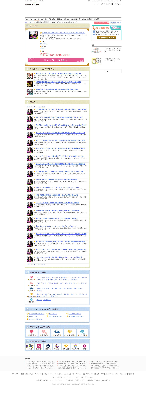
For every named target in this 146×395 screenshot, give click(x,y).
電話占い (59, 19)
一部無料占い (74, 279)
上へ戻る (106, 71)
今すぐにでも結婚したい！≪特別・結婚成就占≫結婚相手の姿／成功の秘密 (60, 140)
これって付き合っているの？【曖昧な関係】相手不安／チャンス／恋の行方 (60, 164)
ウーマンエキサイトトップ (102, 4)
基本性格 (69, 288)
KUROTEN (15, 374)
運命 (47, 288)
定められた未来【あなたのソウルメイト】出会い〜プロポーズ (56, 226)
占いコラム (82, 19)
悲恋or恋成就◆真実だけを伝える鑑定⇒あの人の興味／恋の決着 (57, 195)
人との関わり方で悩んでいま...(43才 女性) (107, 34)
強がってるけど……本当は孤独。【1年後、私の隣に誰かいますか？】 (59, 74)
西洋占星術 (43, 43)
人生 (43, 288)
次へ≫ (43, 106)
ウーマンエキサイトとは (60, 377)
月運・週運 (58, 288)
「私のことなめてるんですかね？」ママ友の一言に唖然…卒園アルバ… (79, 366)
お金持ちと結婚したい (36, 319)
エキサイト (117, 4)
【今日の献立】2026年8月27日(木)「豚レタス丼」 (106, 368)
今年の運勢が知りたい (55, 316)
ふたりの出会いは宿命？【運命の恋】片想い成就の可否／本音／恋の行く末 (60, 133)
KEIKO (42, 48)
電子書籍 (131, 374)
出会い (62, 283)
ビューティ (104, 0)
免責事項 (90, 380)
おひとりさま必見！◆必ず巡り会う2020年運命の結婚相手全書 (56, 179)
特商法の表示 (106, 380)
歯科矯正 (96, 374)
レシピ (98, 0)
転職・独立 (48, 294)
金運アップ (74, 294)
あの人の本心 (56, 277)
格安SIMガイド (87, 374)
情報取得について (80, 380)
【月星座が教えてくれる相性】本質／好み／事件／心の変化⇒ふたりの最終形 (61, 109)
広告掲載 (97, 380)
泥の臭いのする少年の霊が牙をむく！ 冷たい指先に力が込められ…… (79, 364)
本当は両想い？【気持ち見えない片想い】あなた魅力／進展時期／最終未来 (60, 148)
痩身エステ (123, 374)
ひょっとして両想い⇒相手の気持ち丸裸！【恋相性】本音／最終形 (57, 203)
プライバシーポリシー (56, 380)
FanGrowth (38, 374)
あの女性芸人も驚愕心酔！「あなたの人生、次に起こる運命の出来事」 (63, 33)
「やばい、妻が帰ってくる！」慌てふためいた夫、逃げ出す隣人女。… (47, 368)
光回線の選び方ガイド (26, 374)
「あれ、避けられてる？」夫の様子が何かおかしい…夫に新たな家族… (47, 362)
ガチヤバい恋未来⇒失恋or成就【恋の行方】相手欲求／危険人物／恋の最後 (60, 241)
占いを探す (44, 19)
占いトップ (29, 19)
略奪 (51, 279)
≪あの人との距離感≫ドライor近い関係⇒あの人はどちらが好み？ (57, 187)
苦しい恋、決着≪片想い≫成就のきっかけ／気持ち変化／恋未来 (57, 218)
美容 (102, 374)
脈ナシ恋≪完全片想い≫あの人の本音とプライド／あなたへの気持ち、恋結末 (61, 234)
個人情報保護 (69, 380)
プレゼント (110, 0)
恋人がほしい (53, 314)
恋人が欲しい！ (66, 277)
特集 (93, 45)
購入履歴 (96, 19)
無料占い (66, 19)
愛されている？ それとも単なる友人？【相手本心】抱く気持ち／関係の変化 (61, 249)
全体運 (39, 288)
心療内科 (71, 374)
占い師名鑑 (74, 19)
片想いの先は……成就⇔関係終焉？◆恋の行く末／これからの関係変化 (59, 257)
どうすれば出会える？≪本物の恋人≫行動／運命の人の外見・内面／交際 (60, 171)
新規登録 (113, 22)
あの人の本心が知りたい (36, 314)
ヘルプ (119, 22)
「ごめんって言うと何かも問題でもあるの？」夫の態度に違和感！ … (112, 362)
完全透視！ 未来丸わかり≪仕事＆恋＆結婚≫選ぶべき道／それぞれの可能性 (61, 125)
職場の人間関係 (57, 294)
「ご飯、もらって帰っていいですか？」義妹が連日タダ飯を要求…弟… (47, 366)
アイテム (78, 374)
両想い (48, 277)
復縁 (47, 279)
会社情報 (38, 380)
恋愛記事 (90, 19)
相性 (38, 277)
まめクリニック (48, 374)
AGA (116, 374)
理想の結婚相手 (53, 283)
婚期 (66, 283)
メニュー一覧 (117, 0)
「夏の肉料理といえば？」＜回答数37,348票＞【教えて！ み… (110, 366)
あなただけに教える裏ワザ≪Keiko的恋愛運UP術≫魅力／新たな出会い (59, 117)
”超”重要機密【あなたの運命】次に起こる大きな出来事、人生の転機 (58, 82)
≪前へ (28, 106)
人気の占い (52, 19)
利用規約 (45, 380)
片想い (43, 277)
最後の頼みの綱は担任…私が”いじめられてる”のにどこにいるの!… (78, 368)
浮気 (43, 279)
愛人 (56, 279)
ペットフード (109, 374)
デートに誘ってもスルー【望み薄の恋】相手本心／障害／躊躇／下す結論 (60, 156)
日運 (64, 288)
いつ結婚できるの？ (75, 314)
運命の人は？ (76, 277)
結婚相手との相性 (42, 283)
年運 (51, 288)
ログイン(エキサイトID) (101, 22)
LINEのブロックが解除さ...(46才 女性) (106, 32)
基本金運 (66, 294)
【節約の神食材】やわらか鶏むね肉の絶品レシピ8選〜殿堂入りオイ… (112, 364)
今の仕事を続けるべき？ (76, 316)
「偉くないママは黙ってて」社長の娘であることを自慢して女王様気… (79, 362)
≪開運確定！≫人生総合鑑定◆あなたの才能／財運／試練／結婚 (57, 89)
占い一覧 (36, 19)
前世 (75, 288)
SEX (60, 279)
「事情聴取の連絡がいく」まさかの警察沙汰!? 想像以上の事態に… (47, 364)
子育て (89, 0)
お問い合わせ (89, 377)
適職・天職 (40, 294)
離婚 (70, 283)
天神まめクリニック (61, 374)
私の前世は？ (33, 316)
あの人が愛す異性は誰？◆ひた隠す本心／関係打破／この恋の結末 (57, 210)
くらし (94, 0)
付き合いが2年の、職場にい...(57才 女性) (106, 31)
